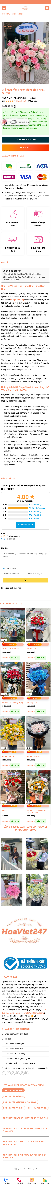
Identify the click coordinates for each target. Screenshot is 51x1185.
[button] (4, 8)
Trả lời (3, 539)
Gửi (25, 580)
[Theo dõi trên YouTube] (26, 1073)
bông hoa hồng (17, 300)
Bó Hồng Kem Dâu (33, 756)
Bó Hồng (5, 810)
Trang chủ (6, 14)
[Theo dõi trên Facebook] (4, 1073)
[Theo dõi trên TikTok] (13, 1073)
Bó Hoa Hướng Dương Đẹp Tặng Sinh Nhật (37, 811)
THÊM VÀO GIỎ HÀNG (25, 140)
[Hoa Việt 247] (25, 8)
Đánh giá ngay (25, 525)
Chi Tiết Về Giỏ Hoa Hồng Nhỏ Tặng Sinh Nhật (22, 274)
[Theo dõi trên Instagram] (9, 1073)
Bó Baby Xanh (32, 703)
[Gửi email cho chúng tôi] (17, 1073)
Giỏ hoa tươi (17, 14)
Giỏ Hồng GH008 (8, 756)
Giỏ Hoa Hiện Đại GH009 (10, 649)
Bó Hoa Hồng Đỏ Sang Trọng (12, 703)
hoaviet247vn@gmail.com (33, 1013)
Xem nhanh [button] (6, 657)
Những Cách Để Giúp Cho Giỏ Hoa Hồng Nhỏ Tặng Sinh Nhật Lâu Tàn (24, 278)
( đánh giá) (21, 101)
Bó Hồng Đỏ (31, 649)
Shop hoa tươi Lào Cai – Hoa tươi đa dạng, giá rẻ (25, 1118)
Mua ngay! (25, 147)
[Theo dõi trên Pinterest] (22, 1073)
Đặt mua (15, 658)
